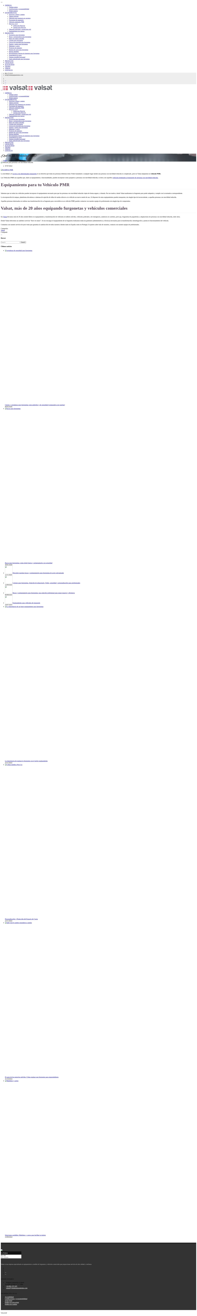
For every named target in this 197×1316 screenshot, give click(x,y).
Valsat (5, 160)
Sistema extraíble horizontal (17, 57)
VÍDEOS (7, 68)
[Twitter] (1, 234)
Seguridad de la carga (15, 55)
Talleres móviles (13, 16)
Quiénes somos (13, 7)
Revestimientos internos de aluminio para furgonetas (24, 53)
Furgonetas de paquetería (16, 20)
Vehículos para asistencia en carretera (19, 18)
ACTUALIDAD (9, 64)
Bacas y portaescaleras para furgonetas (20, 37)
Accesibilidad (9, 1297)
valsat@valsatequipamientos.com (16, 1288)
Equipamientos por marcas (16, 31)
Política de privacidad (12, 1302)
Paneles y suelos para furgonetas (18, 44)
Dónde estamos (13, 11)
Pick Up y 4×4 (13, 24)
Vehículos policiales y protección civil (20, 29)
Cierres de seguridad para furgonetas (19, 42)
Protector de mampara (15, 48)
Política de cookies (11, 1304)
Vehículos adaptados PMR (16, 22)
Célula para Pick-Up (19, 25)
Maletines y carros (14, 46)
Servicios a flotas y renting (17, 14)
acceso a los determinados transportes (25, 174)
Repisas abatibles (14, 51)
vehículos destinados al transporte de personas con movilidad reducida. (135, 178)
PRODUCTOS (9, 33)
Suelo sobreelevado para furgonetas (19, 59)
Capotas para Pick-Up (19, 27)
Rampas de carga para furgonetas (18, 50)
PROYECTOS (9, 61)
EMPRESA (8, 5)
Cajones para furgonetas (16, 40)
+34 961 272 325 (11, 1286)
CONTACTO (9, 70)
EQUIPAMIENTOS (11, 12)
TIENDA (7, 66)
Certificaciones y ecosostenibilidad (19, 9)
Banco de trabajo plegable (16, 38)
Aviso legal (8, 1300)
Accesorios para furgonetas (17, 35)
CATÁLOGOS (9, 62)
